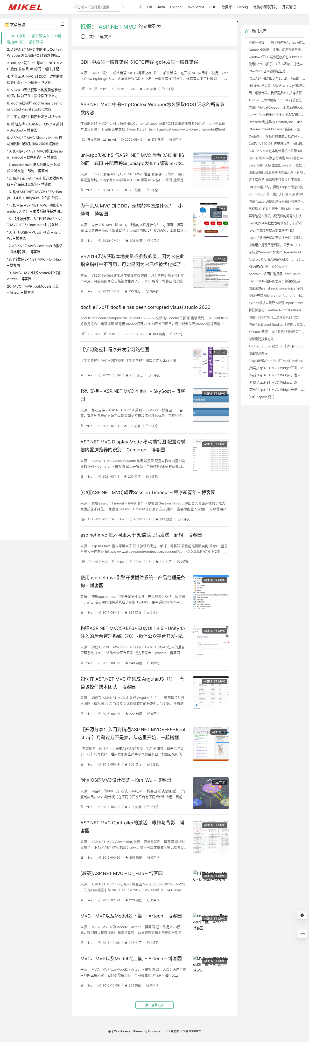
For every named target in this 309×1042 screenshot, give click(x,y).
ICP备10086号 (191, 1031)
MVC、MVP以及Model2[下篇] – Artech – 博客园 (131, 916)
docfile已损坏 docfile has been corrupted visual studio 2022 (145, 307)
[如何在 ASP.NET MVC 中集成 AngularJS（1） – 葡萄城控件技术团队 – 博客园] (211, 696)
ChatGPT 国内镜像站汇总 (267, 71)
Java (161, 7)
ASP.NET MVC (214, 393)
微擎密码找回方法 (261, 339)
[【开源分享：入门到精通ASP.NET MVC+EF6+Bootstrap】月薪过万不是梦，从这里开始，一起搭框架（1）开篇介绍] (211, 746)
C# (149, 7)
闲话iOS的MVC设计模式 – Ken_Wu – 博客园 (125, 780)
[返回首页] (27, 7)
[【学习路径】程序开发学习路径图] (211, 362)
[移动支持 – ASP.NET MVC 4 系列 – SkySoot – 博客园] (211, 408)
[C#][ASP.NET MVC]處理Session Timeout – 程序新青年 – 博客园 (147, 492)
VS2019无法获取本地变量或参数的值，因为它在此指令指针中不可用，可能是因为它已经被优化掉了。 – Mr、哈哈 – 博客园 (133, 265)
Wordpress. (122, 1031)
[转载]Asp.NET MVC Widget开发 (273, 382)
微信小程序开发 (265, 7)
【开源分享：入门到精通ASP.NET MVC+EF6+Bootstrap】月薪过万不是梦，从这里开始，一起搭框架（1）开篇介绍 (133, 738)
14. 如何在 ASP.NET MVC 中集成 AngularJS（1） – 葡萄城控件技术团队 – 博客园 (34, 211)
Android (219, 158)
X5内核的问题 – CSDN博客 (268, 267)
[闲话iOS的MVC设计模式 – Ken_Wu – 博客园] (211, 793)
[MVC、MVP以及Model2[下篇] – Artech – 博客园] (211, 929)
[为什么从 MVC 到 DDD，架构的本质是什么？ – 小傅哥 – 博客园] (211, 222)
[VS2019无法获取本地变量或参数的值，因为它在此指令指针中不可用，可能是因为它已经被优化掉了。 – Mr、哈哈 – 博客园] (211, 273)
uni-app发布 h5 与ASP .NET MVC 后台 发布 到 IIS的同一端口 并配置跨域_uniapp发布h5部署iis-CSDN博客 (132, 163)
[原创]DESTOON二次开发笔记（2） (274, 317)
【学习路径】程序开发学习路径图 (114, 349)
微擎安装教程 (258, 353)
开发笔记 (289, 7)
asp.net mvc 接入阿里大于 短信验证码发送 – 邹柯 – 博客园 (141, 535)
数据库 (227, 7)
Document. (156, 1031)
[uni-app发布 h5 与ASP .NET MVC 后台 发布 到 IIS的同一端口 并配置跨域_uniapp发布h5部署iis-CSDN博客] (211, 172)
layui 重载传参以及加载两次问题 (271, 230)
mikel (103, 89)
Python (176, 7)
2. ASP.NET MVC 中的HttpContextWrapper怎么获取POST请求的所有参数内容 (35, 55)
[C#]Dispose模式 (261, 397)
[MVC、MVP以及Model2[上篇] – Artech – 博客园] (211, 971)
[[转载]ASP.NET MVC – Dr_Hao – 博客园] (211, 886)
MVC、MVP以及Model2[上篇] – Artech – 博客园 (131, 958)
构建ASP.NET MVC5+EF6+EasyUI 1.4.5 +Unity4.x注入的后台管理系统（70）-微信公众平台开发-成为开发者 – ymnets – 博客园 (133, 636)
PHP (212, 7)
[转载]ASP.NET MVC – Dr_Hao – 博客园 (121, 873)
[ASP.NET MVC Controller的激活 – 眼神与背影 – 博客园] (211, 839)
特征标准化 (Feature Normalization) (275, 310)
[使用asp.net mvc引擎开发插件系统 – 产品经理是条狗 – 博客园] (211, 594)
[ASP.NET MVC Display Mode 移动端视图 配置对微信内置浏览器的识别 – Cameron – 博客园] (211, 458)
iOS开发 (219, 783)
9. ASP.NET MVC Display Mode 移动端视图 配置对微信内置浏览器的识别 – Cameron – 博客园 (34, 144)
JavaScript (195, 7)
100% (302, 933)
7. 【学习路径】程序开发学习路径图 (34, 117)
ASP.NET (93, 334)
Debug (242, 7)
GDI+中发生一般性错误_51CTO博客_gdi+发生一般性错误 (139, 62)
